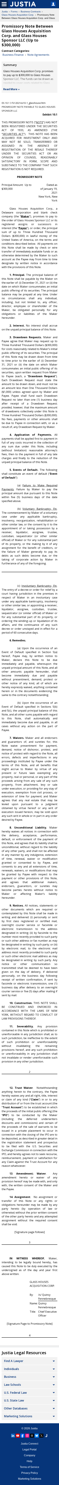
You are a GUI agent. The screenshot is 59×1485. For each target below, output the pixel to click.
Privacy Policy (29, 1473)
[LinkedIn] (13, 1436)
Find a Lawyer (13, 1361)
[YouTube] (18, 1436)
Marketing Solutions (18, 1416)
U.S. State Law (14, 1400)
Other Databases (16, 1408)
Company (29, 1455)
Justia (5, 11)
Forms (14, 11)
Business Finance (13, 55)
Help (29, 1461)
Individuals (11, 1369)
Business (10, 1377)
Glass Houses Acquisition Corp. (18, 14)
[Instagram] (27, 1436)
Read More (10, 89)
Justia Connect (29, 1443)
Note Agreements (38, 55)
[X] (41, 1436)
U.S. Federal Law (15, 1393)
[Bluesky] (37, 1436)
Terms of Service (29, 1467)
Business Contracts (31, 11)
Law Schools (12, 1385)
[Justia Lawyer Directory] (46, 1436)
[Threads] (32, 1436)
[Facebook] (22, 1436)
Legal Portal (29, 1449)
